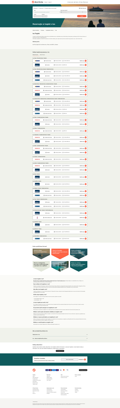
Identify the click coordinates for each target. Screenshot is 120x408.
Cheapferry (76, 389)
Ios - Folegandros (36, 134)
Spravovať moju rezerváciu (65, 376)
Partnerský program (49, 390)
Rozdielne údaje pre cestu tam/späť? (50, 8)
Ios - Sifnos (34, 117)
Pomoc (76, 376)
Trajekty (76, 392)
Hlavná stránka (36, 30)
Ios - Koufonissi (35, 221)
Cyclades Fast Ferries (49, 83)
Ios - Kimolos (35, 156)
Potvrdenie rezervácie (64, 377)
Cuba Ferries (77, 390)
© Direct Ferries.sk (35, 401)
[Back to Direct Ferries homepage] (37, 2)
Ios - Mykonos (35, 188)
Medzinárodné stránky (36, 390)
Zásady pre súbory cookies (65, 393)
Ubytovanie (48, 376)
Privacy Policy (63, 392)
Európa (42, 30)
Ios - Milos (34, 145)
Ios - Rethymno (35, 228)
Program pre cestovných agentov (51, 392)
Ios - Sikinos (35, 128)
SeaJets (55, 83)
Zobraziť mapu (42, 54)
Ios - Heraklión (35, 181)
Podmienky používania (64, 390)
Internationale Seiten (36, 389)
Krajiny (34, 376)
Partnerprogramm (49, 389)
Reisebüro (48, 393)
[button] (60, 334)
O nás (33, 392)
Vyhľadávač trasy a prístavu (37, 380)
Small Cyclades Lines (61, 280)
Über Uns (34, 393)
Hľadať (81, 16)
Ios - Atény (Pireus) (36, 83)
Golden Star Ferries (61, 98)
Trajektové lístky (35, 384)
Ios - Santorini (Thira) (36, 98)
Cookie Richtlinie (63, 389)
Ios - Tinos (34, 199)
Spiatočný (36, 8)
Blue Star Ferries (43, 83)
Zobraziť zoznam (35, 54)
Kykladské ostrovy (49, 30)
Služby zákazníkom (35, 377)
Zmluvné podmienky (64, 394)
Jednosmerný (41, 8)
